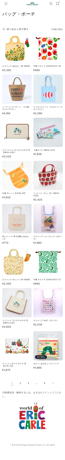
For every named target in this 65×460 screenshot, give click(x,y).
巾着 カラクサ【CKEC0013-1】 (47, 279)
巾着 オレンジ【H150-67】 (14, 193)
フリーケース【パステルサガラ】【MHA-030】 (16, 151)
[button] (6, 3)
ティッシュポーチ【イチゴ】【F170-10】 (14, 364)
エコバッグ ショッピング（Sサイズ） (47, 237)
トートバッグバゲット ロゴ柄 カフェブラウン (16, 108)
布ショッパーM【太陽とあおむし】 (15, 237)
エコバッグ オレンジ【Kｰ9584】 (16, 279)
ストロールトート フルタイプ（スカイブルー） (48, 108)
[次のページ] (53, 383)
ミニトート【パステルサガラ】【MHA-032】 (15, 321)
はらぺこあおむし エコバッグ (46, 363)
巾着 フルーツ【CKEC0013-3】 (47, 66)
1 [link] (12, 383)
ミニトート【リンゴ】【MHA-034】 (46, 194)
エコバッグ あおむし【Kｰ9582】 (16, 66)
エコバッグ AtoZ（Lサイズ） (46, 320)
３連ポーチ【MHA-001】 (44, 150)
